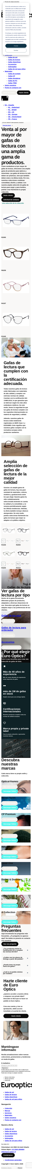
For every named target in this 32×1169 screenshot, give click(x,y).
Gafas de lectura (14, 60)
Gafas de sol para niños (17, 69)
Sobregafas (12, 67)
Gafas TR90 (12, 83)
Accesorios (12, 64)
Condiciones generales (13, 1160)
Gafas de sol (12, 57)
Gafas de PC (12, 81)
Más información (9, 787)
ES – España (9, 105)
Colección (8, 1108)
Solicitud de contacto (11, 200)
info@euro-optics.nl (8, 1152)
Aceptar (16, 45)
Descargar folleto (9, 791)
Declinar (16, 50)
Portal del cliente (7, 125)
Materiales (8, 71)
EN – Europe (12, 114)
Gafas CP (11, 76)
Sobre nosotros (10, 85)
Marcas (7, 1111)
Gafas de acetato (14, 74)
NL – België (12, 110)
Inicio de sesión (9, 92)
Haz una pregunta (9, 944)
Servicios (8, 1113)
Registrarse (5, 1068)
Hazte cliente (23, 92)
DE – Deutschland (14, 117)
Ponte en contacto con (13, 88)
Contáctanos (8, 1155)
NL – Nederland (13, 107)
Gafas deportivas (14, 62)
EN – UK (11, 112)
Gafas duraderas (14, 78)
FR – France (12, 119)
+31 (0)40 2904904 (17, 1149)
